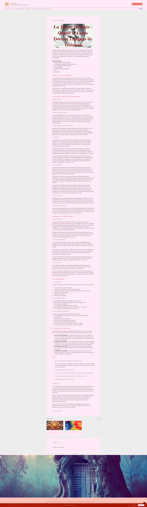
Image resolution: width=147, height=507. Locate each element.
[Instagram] (139, 9)
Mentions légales (70, 501)
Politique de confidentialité (70, 505)
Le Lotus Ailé (13, 3)
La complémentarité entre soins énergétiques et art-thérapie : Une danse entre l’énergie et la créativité (54, 433)
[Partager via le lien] (61, 410)
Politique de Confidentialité (80, 501)
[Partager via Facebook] (52, 410)
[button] (99, 10)
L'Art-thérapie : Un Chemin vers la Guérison (73, 433)
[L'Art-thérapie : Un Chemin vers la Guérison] (73, 425)
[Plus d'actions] (94, 20)
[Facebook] (141, 9)
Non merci (134, 505)
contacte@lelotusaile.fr (78, 485)
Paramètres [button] (129, 505)
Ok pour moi (141, 505)
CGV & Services (88, 501)
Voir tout (98, 418)
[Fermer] (145, 505)
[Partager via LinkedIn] (58, 410)
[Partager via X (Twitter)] (55, 410)
